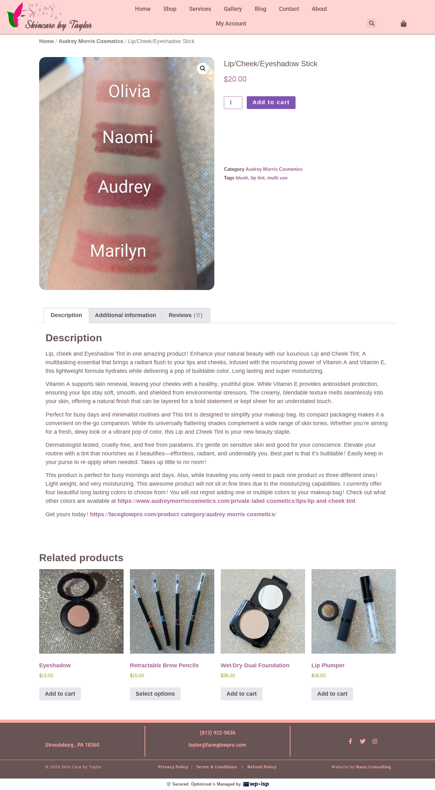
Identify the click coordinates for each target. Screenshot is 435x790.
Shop (169, 8)
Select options (155, 694)
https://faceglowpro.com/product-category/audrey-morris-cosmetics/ (183, 514)
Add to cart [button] (60, 694)
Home (143, 8)
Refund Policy (261, 767)
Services (200, 8)
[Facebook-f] (350, 741)
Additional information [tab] (125, 315)
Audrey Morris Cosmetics (91, 41)
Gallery (233, 8)
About (319, 8)
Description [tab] (66, 315)
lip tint (258, 178)
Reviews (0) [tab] (186, 315)
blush (242, 178)
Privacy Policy (173, 767)
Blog (260, 8)
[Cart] (404, 24)
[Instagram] (375, 741)
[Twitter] (363, 741)
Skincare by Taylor (59, 25)
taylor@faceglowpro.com (217, 745)
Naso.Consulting (373, 767)
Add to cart (271, 102)
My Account (231, 23)
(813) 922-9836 (217, 733)
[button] (371, 23)
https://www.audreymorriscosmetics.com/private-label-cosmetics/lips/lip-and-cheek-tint (236, 501)
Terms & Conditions (217, 767)
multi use (277, 178)
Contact (289, 8)
